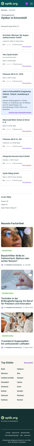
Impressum (27, 435)
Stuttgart (20, 378)
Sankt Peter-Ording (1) (8, 208)
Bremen (3, 391)
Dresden (20, 391)
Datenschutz (15, 432)
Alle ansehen (28, 363)
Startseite (4, 10)
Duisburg (4, 400)
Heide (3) (4, 204)
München (4, 373)
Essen (19, 386)
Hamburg (20, 369)
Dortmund (4, 386)
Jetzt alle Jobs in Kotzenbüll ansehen (20, 112)
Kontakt (8, 432)
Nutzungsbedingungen (12, 435)
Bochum (20, 400)
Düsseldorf (5, 382)
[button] (26, 3)
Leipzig (19, 382)
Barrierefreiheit (25, 432)
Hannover (4, 395)
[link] (17, 41)
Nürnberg (20, 395)
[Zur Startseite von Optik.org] (9, 3)
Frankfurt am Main (7, 378)
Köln (18, 373)
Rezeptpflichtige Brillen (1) (10, 26)
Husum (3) (4, 201)
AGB (21, 435)
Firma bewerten (26, 46)
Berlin (3, 369)
